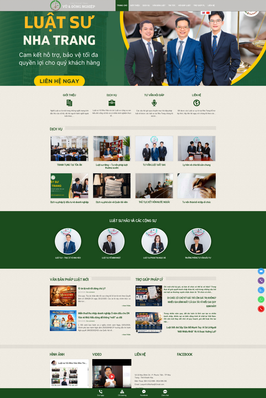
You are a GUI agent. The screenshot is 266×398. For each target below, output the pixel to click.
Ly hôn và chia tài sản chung (196, 164)
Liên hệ (211, 5)
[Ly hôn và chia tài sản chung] (196, 148)
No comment (90, 292)
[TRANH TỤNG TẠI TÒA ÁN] (69, 148)
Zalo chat (165, 395)
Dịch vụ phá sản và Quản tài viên (112, 201)
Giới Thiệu (135, 5)
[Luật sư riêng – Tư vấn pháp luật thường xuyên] (112, 148)
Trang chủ (122, 5)
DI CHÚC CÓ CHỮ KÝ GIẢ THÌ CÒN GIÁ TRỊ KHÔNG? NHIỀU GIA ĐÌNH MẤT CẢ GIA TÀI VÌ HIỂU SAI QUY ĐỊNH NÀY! (191, 301)
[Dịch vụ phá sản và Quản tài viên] (112, 185)
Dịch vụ (146, 5)
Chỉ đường (122, 395)
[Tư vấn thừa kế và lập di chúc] (196, 185)
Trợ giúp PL (199, 5)
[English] (203, 13)
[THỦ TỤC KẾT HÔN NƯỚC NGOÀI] (154, 185)
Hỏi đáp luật (184, 5)
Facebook (144, 395)
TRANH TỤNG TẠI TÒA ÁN (69, 164)
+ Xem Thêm (126, 305)
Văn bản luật (159, 5)
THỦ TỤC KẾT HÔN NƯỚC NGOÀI (154, 201)
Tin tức (171, 5)
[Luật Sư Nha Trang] (72, 5)
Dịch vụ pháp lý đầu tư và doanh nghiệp (69, 201)
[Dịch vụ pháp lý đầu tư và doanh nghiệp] (69, 185)
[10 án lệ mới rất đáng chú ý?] (63, 295)
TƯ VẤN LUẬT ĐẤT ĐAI (154, 164)
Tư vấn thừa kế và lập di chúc (196, 201)
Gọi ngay (100, 395)
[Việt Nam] (208, 13)
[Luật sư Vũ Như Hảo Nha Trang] (69, 376)
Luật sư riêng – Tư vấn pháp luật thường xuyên (112, 166)
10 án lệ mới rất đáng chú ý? (92, 288)
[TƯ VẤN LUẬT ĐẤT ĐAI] (154, 148)
